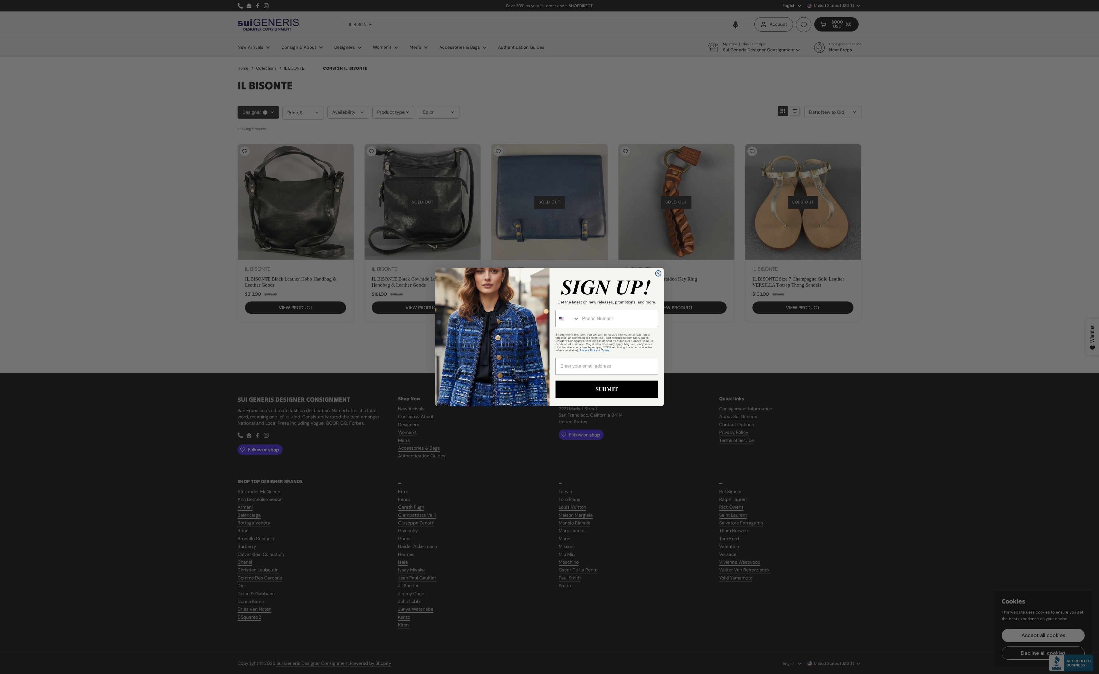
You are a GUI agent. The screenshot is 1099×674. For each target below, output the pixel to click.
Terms (605, 350)
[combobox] (567, 318)
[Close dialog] (658, 273)
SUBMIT (607, 389)
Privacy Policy (589, 350)
